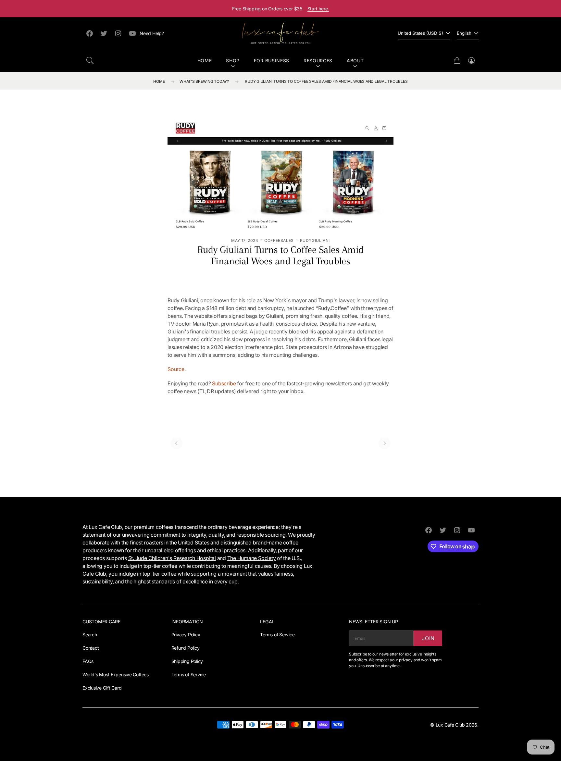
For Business (271, 60)
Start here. (318, 8)
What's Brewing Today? (204, 81)
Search (89, 634)
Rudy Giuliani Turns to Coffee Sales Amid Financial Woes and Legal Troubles (326, 81)
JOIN (428, 638)
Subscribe (224, 383)
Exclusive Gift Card (101, 688)
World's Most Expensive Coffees (115, 674)
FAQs (88, 661)
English (464, 33)
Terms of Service (188, 674)
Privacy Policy (185, 634)
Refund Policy (185, 648)
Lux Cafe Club (450, 725)
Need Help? (152, 33)
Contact (90, 648)
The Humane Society (251, 558)
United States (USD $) (420, 33)
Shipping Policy (187, 661)
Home (204, 60)
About (355, 60)
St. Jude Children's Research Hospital (172, 558)
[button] (89, 60)
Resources (318, 60)
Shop (233, 60)
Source (176, 369)
